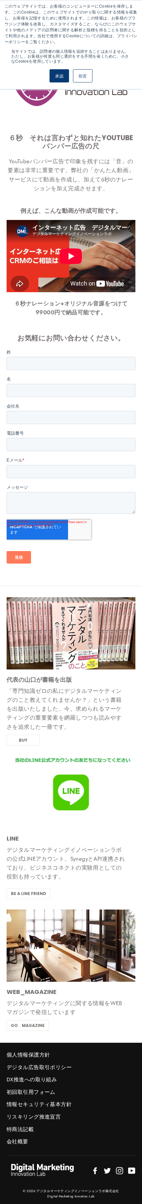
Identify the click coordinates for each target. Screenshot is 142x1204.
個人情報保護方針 (28, 1055)
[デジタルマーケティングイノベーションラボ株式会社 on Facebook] (95, 1170)
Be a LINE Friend (28, 893)
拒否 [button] (83, 75)
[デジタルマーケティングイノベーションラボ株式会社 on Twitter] (107, 1170)
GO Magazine (28, 1025)
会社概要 (17, 1141)
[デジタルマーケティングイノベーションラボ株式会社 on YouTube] (131, 1170)
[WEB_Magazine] (71, 946)
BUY (23, 740)
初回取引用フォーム (31, 1092)
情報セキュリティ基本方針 (39, 1104)
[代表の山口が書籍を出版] (71, 633)
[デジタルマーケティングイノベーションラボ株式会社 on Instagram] (119, 1170)
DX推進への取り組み (32, 1079)
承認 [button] (59, 75)
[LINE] (71, 792)
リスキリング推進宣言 (34, 1117)
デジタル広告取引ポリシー (39, 1067)
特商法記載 (20, 1129)
